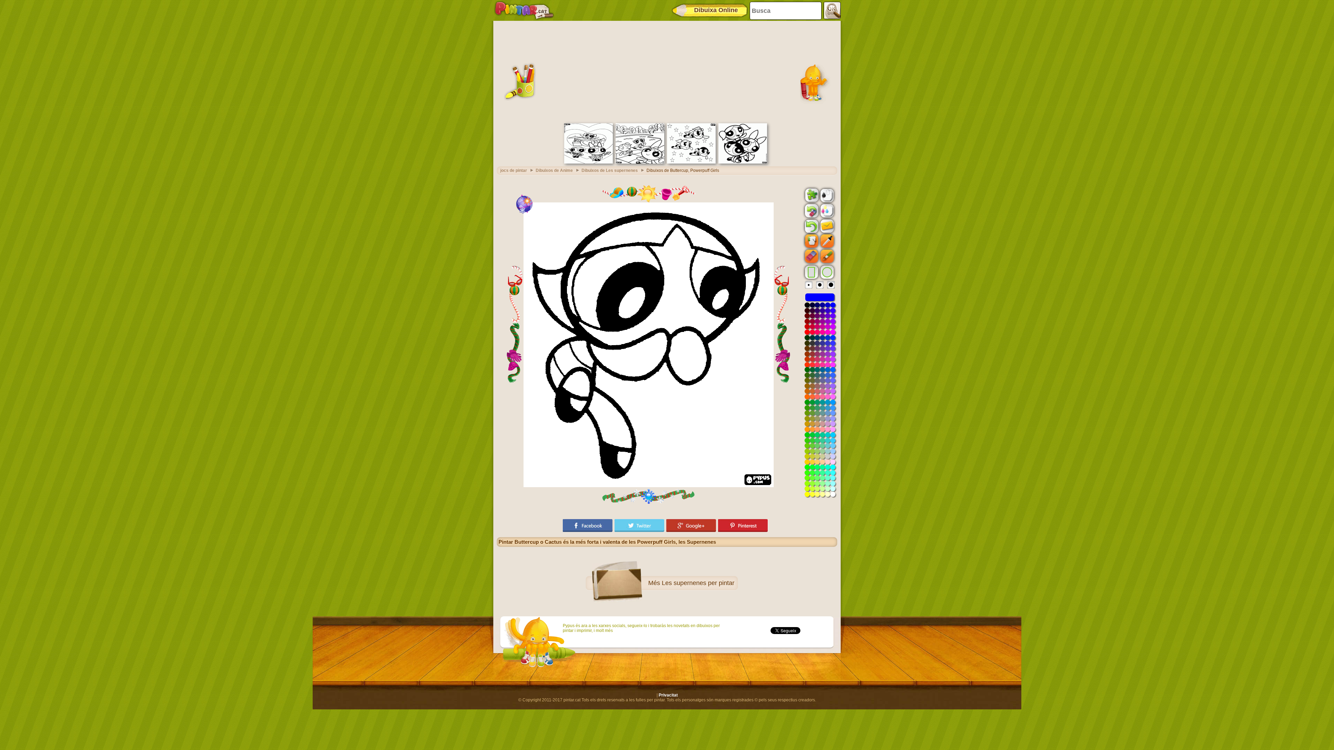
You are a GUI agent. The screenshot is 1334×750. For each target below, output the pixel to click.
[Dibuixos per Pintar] (524, 10)
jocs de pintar (513, 170)
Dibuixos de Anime (554, 170)
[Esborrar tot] (811, 211)
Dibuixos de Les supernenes (610, 170)
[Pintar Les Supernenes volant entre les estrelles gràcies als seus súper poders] (691, 162)
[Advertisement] (667, 71)
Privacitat (668, 695)
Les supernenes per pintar (698, 583)
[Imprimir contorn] (826, 194)
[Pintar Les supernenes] (742, 162)
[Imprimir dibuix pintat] (826, 210)
